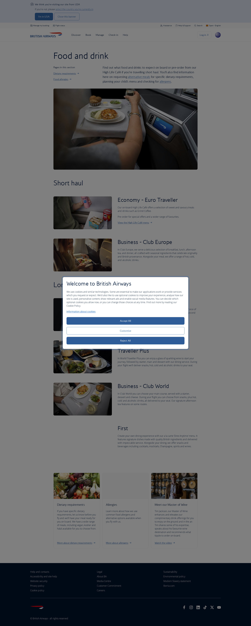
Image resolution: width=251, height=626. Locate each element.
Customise (125, 330)
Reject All (125, 340)
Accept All (125, 320)
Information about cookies (81, 311)
